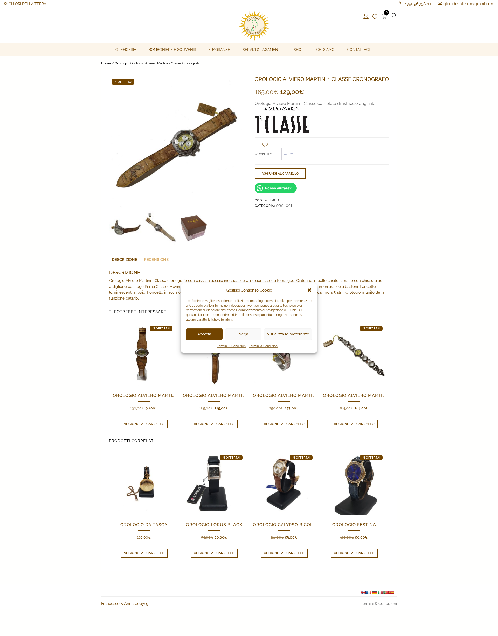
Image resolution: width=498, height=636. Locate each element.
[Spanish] (391, 592)
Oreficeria (125, 50)
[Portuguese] (386, 592)
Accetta (204, 334)
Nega (243, 334)
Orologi (121, 63)
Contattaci (358, 50)
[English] (363, 592)
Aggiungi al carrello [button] (144, 424)
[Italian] (380, 592)
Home (106, 63)
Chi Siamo (325, 50)
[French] (368, 592)
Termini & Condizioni (231, 346)
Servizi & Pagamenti (262, 50)
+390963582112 (419, 3)
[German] (374, 592)
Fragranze (219, 50)
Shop (299, 50)
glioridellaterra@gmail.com (469, 3)
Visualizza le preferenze (288, 334)
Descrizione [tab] (124, 259)
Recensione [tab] (156, 259)
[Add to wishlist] (265, 145)
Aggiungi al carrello (280, 173)
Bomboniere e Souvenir (172, 50)
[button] (309, 290)
